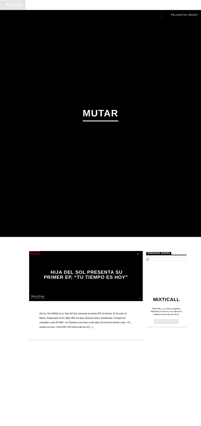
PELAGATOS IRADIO (184, 15)
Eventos (55, 5)
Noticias (36, 5)
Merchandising (138, 5)
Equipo (98, 5)
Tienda (115, 5)
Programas (77, 5)
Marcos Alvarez (37, 312)
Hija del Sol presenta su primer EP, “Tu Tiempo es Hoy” (86, 290)
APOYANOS (178, 5)
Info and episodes (166, 337)
